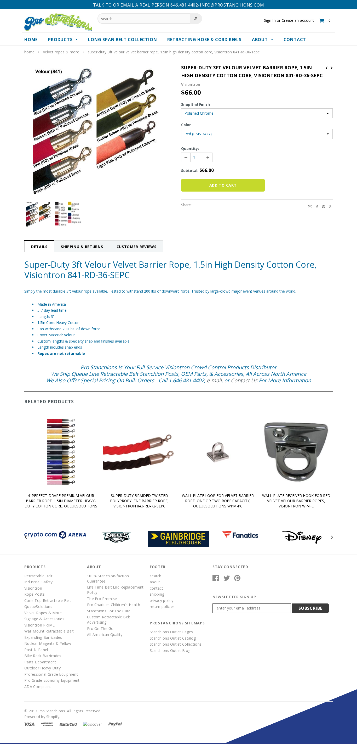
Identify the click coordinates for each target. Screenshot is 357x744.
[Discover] (92, 723)
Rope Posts (34, 594)
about (155, 581)
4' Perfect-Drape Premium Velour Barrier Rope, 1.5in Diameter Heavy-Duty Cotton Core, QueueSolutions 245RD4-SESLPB (61, 503)
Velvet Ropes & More (61, 51)
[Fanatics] (240, 534)
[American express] (47, 723)
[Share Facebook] (317, 206)
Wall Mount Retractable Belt (49, 631)
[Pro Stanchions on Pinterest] (237, 579)
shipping (157, 594)
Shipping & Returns (82, 246)
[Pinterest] (323, 206)
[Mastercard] (68, 723)
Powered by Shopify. (42, 716)
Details (39, 246)
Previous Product (326, 68)
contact (156, 588)
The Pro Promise (102, 598)
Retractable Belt (38, 575)
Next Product (332, 68)
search (156, 575)
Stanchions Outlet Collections (175, 644)
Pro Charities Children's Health (113, 604)
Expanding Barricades (43, 637)
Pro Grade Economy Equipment (52, 680)
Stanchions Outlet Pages (171, 631)
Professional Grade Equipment (51, 674)
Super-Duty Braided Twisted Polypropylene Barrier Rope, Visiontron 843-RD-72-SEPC (139, 500)
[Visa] (29, 723)
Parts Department (40, 661)
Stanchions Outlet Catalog (173, 638)
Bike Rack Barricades (42, 655)
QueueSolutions (38, 606)
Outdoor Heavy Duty (42, 667)
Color (186, 124)
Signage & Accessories (44, 618)
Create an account (298, 20)
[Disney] (301, 536)
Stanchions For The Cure (108, 610)
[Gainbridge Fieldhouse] (178, 538)
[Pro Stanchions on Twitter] (226, 579)
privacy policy (161, 600)
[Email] (310, 206)
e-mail (214, 380)
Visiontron (33, 588)
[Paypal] (115, 723)
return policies (162, 606)
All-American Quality (105, 634)
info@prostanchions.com (232, 5)
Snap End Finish (195, 104)
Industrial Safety (38, 581)
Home (29, 51)
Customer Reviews (137, 246)
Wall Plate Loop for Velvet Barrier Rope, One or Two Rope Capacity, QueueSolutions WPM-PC (218, 500)
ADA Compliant (37, 686)
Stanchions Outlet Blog (170, 650)
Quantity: (190, 148)
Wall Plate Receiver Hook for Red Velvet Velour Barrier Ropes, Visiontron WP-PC (296, 500)
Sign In (270, 20)
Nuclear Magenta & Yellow (47, 643)
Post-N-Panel (36, 649)
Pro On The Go (100, 628)
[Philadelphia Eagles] (116, 536)
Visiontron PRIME (39, 625)
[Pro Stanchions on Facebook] (215, 579)
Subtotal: (189, 170)
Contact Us (244, 380)
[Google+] (331, 206)
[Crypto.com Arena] (55, 534)
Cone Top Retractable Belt (47, 600)
